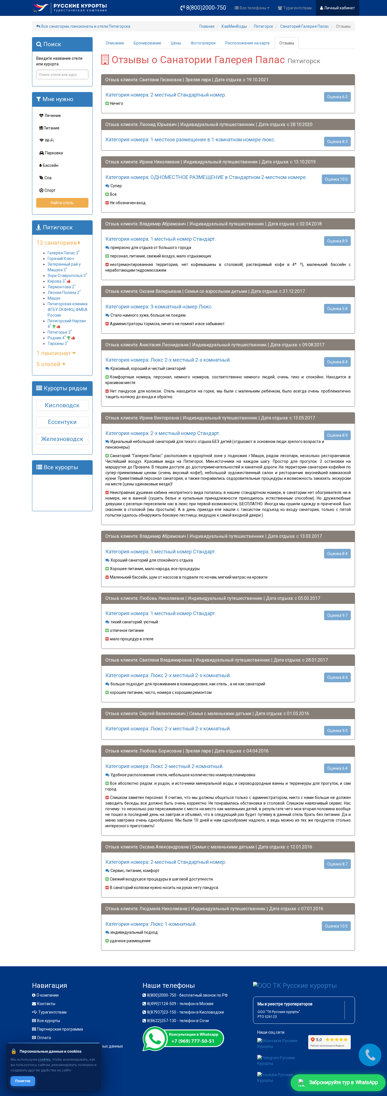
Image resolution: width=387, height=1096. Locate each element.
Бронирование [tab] (147, 43)
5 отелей (49, 364)
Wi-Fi (49, 140)
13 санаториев (57, 242)
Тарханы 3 (58, 343)
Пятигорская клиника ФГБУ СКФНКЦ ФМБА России (68, 309)
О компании (48, 995)
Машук (54, 298)
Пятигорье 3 (60, 332)
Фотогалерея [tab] (203, 43)
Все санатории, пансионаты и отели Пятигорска (85, 26)
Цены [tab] (176, 43)
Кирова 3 (57, 281)
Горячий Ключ (61, 258)
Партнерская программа (60, 1029)
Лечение (52, 115)
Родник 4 (57, 338)
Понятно (23, 1081)
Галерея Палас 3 (64, 253)
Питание (51, 128)
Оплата (44, 1037)
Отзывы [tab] (286, 43)
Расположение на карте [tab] (247, 43)
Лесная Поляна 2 (64, 292)
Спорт (50, 190)
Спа (48, 178)
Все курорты (48, 1020)
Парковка (54, 153)
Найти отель (62, 203)
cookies (44, 1059)
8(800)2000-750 (206, 8)
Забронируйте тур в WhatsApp (343, 1082)
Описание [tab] (115, 43)
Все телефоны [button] (253, 8)
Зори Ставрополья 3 (67, 275)
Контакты (46, 1003)
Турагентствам (297, 8)
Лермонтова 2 (62, 287)
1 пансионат (54, 353)
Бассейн (50, 165)
